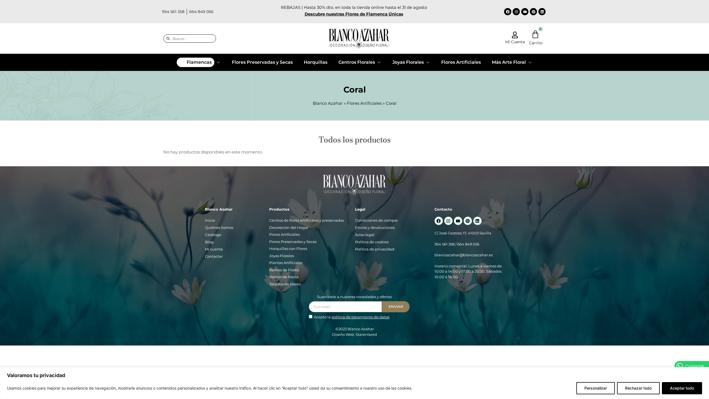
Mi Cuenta (515, 41)
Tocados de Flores (285, 284)
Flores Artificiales (364, 103)
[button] (198, 62)
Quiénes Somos (219, 227)
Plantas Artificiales (285, 262)
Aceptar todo (682, 388)
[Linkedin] (542, 11)
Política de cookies (372, 242)
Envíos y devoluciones (375, 227)
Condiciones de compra (376, 220)
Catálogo (213, 234)
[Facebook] (507, 11)
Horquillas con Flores (288, 248)
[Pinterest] (533, 11)
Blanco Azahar (328, 103)
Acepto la (351, 317)
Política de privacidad (374, 249)
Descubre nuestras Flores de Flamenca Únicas (354, 14)
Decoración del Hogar (289, 227)
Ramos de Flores (284, 270)
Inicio (210, 220)
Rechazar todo (638, 388)
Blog (209, 242)
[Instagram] (516, 11)
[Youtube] (524, 11)
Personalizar (595, 388)
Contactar (214, 256)
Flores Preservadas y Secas (293, 241)
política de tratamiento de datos (360, 317)
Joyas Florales (281, 256)
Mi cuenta (214, 249)
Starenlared (366, 334)
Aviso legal (364, 234)
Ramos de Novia (284, 277)
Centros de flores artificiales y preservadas (306, 220)
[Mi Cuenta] (515, 35)
